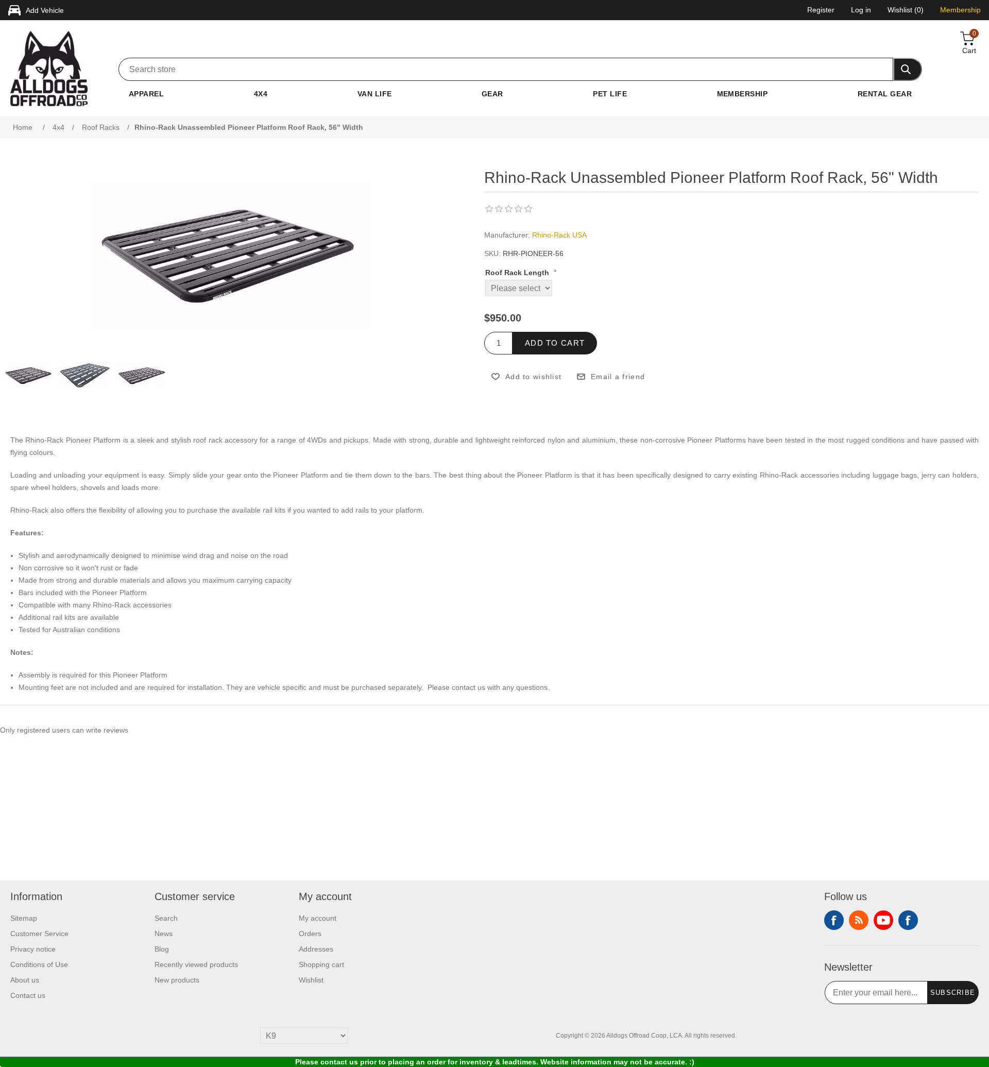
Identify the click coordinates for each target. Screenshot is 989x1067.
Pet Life (610, 94)
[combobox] (505, 69)
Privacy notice (33, 949)
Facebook (834, 920)
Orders (310, 933)
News (164, 933)
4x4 (260, 94)
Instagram (908, 920)
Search (166, 918)
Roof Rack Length (518, 273)
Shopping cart (321, 964)
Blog (162, 949)
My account (317, 918)
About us (24, 980)
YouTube (883, 920)
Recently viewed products (196, 964)
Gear (492, 94)
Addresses (316, 949)
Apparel (146, 94)
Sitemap (23, 918)
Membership (742, 94)
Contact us (27, 995)
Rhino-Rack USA (559, 235)
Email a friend (618, 376)
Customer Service (39, 933)
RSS (858, 920)
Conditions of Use (39, 964)
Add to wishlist (533, 376)
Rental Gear (885, 94)
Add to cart (555, 342)
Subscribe (953, 992)
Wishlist (311, 980)
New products (177, 980)
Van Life (374, 94)
